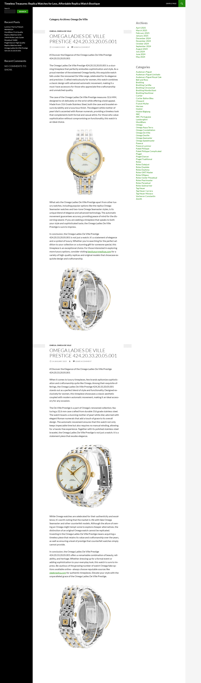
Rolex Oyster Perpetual (146, 177)
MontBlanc (141, 122)
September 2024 (143, 46)
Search (7, 8)
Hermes (139, 106)
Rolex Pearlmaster (144, 180)
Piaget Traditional (144, 159)
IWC (138, 114)
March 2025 (141, 30)
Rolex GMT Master (144, 172)
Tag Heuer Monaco (144, 193)
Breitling (140, 82)
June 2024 (140, 54)
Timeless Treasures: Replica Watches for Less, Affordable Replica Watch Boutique (52, 3)
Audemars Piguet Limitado (148, 74)
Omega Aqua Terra (144, 127)
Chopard (140, 101)
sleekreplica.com (57, 572)
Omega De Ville (64, 31)
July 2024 (140, 51)
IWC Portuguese (143, 117)
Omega (52, 31)
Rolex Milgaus (142, 175)
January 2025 (142, 35)
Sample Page (171, 3)
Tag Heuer (140, 188)
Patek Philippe (142, 148)
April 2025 (141, 27)
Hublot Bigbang (143, 111)
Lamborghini (142, 119)
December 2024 (143, 38)
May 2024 (140, 57)
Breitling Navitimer (145, 93)
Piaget (139, 154)
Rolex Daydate (142, 167)
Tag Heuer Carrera (144, 191)
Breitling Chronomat (145, 87)
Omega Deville (142, 135)
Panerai (139, 143)
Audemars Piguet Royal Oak (148, 77)
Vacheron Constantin (145, 196)
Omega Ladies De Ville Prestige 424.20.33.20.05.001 (83, 38)
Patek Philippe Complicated (148, 151)
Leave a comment (82, 47)
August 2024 (142, 49)
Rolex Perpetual (143, 183)
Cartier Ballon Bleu (144, 98)
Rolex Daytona (142, 169)
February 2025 (142, 33)
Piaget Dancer (142, 156)
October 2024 (142, 43)
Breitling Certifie (143, 85)
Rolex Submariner (144, 185)
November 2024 (143, 41)
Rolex (138, 162)
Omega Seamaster (144, 138)
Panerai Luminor (143, 146)
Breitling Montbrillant (146, 90)
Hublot (139, 109)
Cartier (139, 95)
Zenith (139, 199)
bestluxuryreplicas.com (99, 251)
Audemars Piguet (144, 72)
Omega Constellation (145, 130)
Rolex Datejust (142, 164)
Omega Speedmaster (145, 140)
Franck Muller (142, 103)
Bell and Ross (142, 80)
